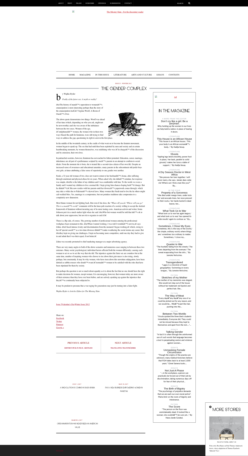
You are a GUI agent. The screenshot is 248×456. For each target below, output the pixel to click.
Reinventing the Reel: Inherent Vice (226, 442)
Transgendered (174, 262)
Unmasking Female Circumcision (174, 351)
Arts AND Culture (141, 74)
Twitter (59, 321)
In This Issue (102, 74)
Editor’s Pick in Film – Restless (78, 345)
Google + (60, 327)
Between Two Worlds (174, 313)
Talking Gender (174, 331)
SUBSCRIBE (90, 3)
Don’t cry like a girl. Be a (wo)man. (174, 122)
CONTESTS (174, 74)
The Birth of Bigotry (174, 388)
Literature (120, 74)
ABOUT (61, 3)
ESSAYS (160, 74)
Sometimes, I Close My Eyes (174, 226)
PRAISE (79, 3)
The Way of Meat (174, 295)
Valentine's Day (68, 304)
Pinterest (59, 324)
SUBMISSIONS (115, 3)
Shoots (174, 154)
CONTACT (128, 3)
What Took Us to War (174, 210)
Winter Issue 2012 (82, 304)
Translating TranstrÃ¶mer (123, 345)
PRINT (70, 3)
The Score (174, 406)
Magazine (85, 74)
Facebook (60, 318)
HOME (72, 74)
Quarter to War (174, 244)
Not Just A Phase (174, 370)
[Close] (210, 407)
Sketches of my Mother (174, 277)
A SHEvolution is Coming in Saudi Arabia (77, 387)
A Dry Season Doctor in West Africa (174, 173)
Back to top (59, 450)
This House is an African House (174, 139)
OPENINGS (102, 3)
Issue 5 (59, 304)
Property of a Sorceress (174, 192)
